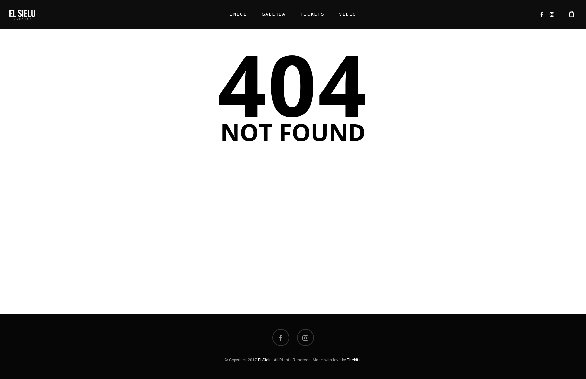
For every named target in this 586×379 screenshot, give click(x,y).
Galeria (274, 14)
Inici (238, 14)
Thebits (354, 360)
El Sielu (265, 360)
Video (347, 14)
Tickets (312, 14)
